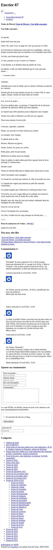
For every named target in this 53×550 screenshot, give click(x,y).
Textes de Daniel (17, 491)
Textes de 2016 (12, 536)
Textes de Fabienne (18, 496)
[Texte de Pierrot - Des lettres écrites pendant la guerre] (12, 242)
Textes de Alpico (17, 483)
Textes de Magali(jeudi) (20, 505)
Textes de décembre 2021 (16, 471)
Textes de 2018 (12, 531)
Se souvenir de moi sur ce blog (18, 417)
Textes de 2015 (12, 538)
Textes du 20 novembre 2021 (17, 474)
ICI (31, 224)
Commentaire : (8, 387)
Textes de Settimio (18, 520)
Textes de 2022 (12, 469)
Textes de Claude (17, 487)
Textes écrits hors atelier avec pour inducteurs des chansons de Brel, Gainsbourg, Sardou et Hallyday (29, 452)
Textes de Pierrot (17, 516)
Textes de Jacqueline (19, 500)
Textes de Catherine (18, 485)
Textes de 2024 (12, 465)
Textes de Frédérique (19, 498)
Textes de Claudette (18, 489)
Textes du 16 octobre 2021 (16, 478)
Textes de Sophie (17, 523)
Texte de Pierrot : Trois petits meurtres (16, 237)
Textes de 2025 (12, 460)
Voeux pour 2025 (12, 463)
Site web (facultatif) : (11, 383)
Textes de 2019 (12, 529)
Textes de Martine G (19, 507)
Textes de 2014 (12, 540)
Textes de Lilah (17, 509)
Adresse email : (9, 378)
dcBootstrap (5, 545)
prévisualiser (8, 421)
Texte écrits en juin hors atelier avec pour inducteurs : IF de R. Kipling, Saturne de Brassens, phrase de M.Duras (29, 448)
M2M (16, 545)
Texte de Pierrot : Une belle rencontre (31, 24)
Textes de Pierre (17, 514)
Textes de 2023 (12, 467)
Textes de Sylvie (17, 525)
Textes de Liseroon (18, 511)
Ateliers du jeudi (12, 443)
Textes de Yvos (17, 527)
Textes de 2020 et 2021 (15, 480)
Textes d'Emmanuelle (19, 494)
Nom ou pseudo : (9, 373)
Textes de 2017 (12, 534)
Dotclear (14, 547)
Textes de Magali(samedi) (21, 503)
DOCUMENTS (12, 445)
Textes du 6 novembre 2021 (17, 476)
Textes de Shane (17, 518)
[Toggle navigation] (15, 13)
